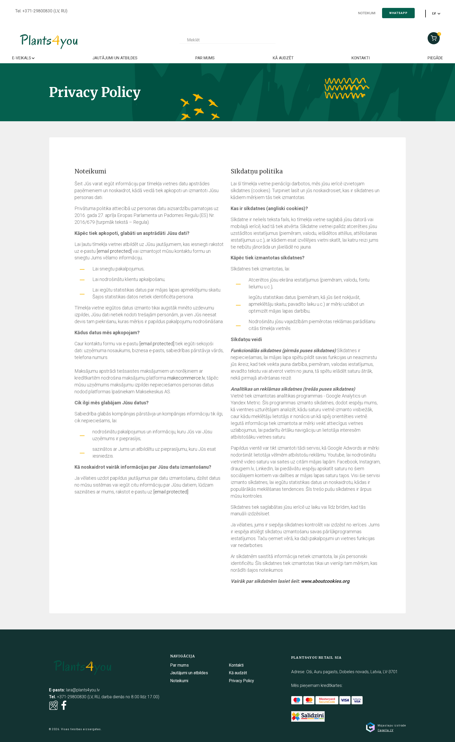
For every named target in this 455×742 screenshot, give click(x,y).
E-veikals (21, 58)
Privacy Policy (241, 680)
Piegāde (435, 58)
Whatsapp (398, 13)
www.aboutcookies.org (325, 581)
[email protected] (114, 251)
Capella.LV (385, 730)
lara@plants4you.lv (83, 690)
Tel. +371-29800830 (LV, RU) (41, 11)
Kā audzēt (283, 58)
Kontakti (361, 58)
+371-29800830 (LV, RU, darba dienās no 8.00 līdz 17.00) (108, 697)
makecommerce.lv (186, 378)
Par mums (205, 58)
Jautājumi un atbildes (114, 58)
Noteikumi (366, 13)
